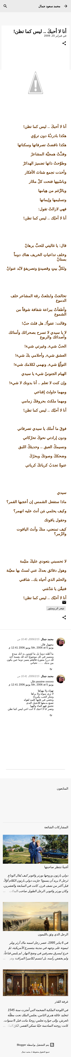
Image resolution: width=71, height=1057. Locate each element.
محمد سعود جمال (49, 6)
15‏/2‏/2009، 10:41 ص (28, 676)
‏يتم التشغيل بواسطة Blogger (33, 1044)
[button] (64, 43)
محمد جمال (47, 639)
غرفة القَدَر (61, 1001)
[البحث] (5, 6)
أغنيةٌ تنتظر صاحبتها (56, 867)
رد (51, 668)
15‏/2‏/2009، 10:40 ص (28, 639)
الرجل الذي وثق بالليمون (53, 934)
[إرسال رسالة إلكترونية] (64, 603)
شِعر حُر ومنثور (56, 608)
